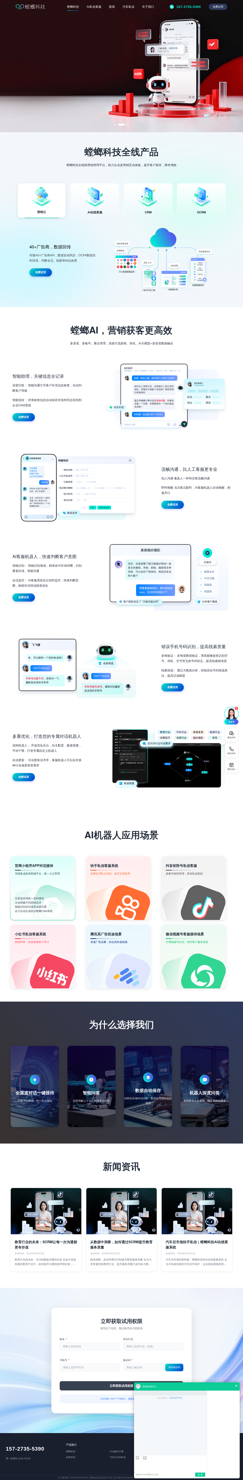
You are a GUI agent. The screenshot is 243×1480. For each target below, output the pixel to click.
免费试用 (218, 6)
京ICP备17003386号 (123, 1477)
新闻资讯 (70, 1457)
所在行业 (128, 1339)
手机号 (64, 1360)
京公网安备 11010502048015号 (73, 1477)
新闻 (112, 6)
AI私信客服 (94, 6)
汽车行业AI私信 (118, 1457)
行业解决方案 (117, 1451)
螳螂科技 (73, 6)
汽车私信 (128, 6)
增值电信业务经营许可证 (101, 1477)
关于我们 (148, 6)
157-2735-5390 (25, 1449)
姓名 (63, 1339)
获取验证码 (174, 1367)
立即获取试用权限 (121, 1385)
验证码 (128, 1360)
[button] (231, 715)
